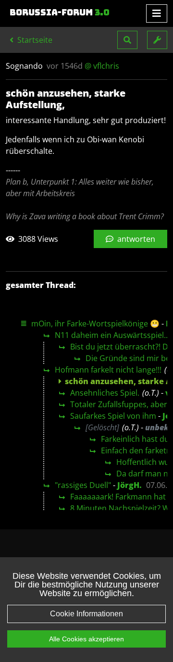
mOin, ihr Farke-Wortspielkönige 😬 (95, 323)
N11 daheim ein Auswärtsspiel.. (111, 335)
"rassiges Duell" (83, 485)
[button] (127, 40)
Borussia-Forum (60, 12)
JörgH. (129, 485)
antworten (135, 239)
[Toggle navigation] (156, 13)
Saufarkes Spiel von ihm (113, 416)
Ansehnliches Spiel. (104, 392)
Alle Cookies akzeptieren (86, 639)
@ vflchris (102, 66)
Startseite (33, 40)
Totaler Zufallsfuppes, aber (118, 404)
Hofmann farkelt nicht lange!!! (108, 369)
